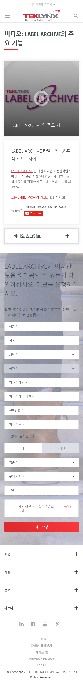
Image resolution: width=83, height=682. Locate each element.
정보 (7, 590)
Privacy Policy (41, 659)
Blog (41, 639)
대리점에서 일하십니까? (19, 436)
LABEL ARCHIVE (22, 171)
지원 (7, 572)
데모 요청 (42, 527)
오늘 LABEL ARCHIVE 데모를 (30, 197)
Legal (41, 665)
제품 (7, 554)
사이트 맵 (41, 652)
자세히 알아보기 (41, 645)
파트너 (8, 608)
